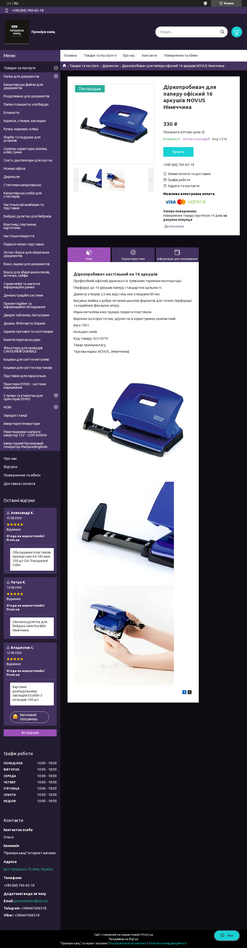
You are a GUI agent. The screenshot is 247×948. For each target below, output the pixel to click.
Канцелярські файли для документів (23, 86)
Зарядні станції (15, 415)
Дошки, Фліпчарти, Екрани (24, 323)
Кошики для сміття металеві (26, 359)
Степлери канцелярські (22, 185)
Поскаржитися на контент (127, 943)
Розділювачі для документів (26, 96)
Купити (178, 152)
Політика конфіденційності (168, 943)
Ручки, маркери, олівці (21, 129)
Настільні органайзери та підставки (24, 206)
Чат (230, 935)
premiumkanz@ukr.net (31, 901)
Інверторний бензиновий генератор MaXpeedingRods (26, 445)
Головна (70, 55)
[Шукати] (222, 32)
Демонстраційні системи (23, 295)
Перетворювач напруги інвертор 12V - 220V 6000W (25, 433)
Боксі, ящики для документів (27, 264)
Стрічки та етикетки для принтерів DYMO (23, 397)
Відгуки (10, 467)
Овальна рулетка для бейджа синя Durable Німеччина (30, 626)
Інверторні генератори (22, 424)
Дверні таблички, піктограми (26, 315)
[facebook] (184, 693)
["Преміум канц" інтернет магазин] (17, 32)
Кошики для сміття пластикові (28, 368)
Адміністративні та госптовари (28, 331)
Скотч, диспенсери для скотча (28, 160)
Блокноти (11, 113)
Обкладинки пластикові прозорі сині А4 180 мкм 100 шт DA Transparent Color (32, 558)
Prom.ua (147, 934)
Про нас (129, 55)
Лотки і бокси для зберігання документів (26, 254)
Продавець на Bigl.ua (123, 939)
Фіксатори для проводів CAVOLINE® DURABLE (23, 349)
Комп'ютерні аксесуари (22, 340)
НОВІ (7, 407)
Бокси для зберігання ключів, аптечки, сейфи (27, 274)
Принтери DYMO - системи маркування (25, 385)
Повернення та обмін (181, 55)
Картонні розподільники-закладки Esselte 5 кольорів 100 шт (27, 693)
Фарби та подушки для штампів (22, 138)
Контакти (149, 55)
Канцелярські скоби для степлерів (23, 194)
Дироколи (110, 66)
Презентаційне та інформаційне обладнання (24, 305)
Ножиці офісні (14, 168)
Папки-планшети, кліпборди (26, 104)
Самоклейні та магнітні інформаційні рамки (22, 285)
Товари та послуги (98, 55)
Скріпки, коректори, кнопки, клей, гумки (25, 150)
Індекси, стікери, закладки (25, 121)
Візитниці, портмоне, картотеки (20, 226)
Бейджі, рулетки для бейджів (27, 216)
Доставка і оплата (19, 483)
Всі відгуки (30, 733)
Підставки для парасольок (25, 376)
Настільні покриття (19, 236)
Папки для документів (21, 76)
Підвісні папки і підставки (24, 244)
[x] (190, 693)
